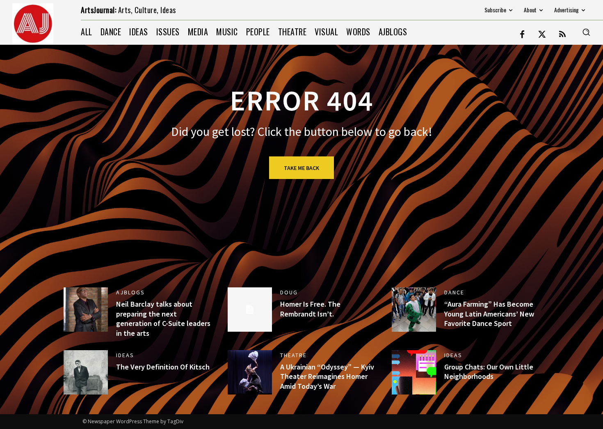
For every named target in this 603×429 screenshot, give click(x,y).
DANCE (454, 292)
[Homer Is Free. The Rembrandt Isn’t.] (250, 309)
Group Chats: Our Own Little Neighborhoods (488, 371)
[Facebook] (522, 35)
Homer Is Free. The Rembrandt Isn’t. (310, 308)
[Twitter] (542, 35)
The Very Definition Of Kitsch (163, 367)
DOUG (289, 292)
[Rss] (562, 35)
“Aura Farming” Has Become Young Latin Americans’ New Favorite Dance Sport (489, 313)
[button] (586, 32)
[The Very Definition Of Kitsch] (86, 372)
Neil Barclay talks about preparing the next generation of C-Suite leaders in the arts (163, 318)
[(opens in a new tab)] (414, 309)
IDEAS (125, 355)
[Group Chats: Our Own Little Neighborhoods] (414, 372)
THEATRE (293, 355)
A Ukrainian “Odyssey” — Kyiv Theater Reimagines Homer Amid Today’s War (327, 376)
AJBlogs (130, 292)
